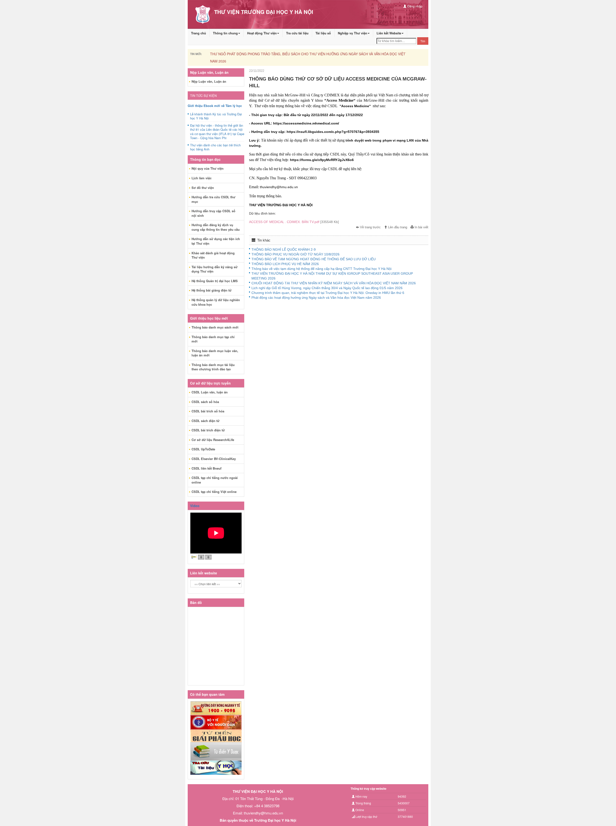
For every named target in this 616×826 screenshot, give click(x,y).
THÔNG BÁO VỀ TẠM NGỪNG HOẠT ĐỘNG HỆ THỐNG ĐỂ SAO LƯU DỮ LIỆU (313, 259)
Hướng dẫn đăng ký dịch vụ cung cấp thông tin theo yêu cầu (216, 227)
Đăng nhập (414, 6)
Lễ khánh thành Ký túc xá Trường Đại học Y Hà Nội (216, 116)
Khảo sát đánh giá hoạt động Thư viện (213, 255)
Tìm (422, 41)
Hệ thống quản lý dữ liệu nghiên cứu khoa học (216, 302)
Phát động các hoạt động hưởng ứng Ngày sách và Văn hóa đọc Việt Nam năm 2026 (316, 297)
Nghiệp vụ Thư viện (352, 33)
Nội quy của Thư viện (208, 168)
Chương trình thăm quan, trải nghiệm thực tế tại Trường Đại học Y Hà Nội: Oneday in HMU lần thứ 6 (327, 293)
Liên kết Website (389, 33)
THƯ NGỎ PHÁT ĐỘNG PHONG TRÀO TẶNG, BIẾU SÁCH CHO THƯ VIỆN (267, 53)
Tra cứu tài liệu (297, 33)
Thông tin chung (225, 33)
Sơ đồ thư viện (203, 187)
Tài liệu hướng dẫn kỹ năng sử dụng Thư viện (214, 269)
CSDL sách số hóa (205, 401)
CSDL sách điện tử (205, 420)
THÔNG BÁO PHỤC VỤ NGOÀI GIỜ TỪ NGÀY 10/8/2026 (295, 254)
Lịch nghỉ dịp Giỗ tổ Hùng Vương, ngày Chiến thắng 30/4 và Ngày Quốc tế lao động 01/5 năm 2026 (327, 288)
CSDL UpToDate (203, 449)
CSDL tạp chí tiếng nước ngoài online (215, 479)
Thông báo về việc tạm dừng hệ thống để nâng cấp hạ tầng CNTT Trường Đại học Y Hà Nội (321, 269)
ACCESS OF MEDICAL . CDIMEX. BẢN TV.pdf (294, 222)
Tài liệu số (323, 33)
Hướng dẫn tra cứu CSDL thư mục (213, 199)
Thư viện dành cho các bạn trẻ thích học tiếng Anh (215, 147)
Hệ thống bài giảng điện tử (211, 290)
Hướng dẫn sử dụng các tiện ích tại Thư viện (216, 241)
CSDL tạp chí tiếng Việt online (214, 491)
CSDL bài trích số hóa (208, 411)
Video (194, 505)
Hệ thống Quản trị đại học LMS (215, 281)
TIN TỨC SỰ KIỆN (203, 95)
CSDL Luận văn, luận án (210, 392)
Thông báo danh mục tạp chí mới (213, 339)
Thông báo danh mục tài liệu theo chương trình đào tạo (213, 367)
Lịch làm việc (202, 178)
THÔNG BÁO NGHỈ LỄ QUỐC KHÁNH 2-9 (283, 249)
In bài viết (421, 227)
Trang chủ (198, 33)
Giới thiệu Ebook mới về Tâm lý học (215, 105)
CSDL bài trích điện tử (208, 430)
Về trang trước (370, 227)
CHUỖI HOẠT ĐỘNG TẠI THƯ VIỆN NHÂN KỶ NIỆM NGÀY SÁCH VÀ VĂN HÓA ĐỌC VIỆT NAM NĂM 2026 (333, 283)
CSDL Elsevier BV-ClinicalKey (214, 458)
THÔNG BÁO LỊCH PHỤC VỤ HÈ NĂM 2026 (285, 264)
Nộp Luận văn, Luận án (209, 81)
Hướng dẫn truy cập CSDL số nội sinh (213, 213)
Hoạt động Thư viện (262, 33)
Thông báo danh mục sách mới (215, 327)
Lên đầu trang (397, 227)
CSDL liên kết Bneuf (206, 468)
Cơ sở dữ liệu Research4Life (213, 439)
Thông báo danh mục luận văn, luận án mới (215, 353)
